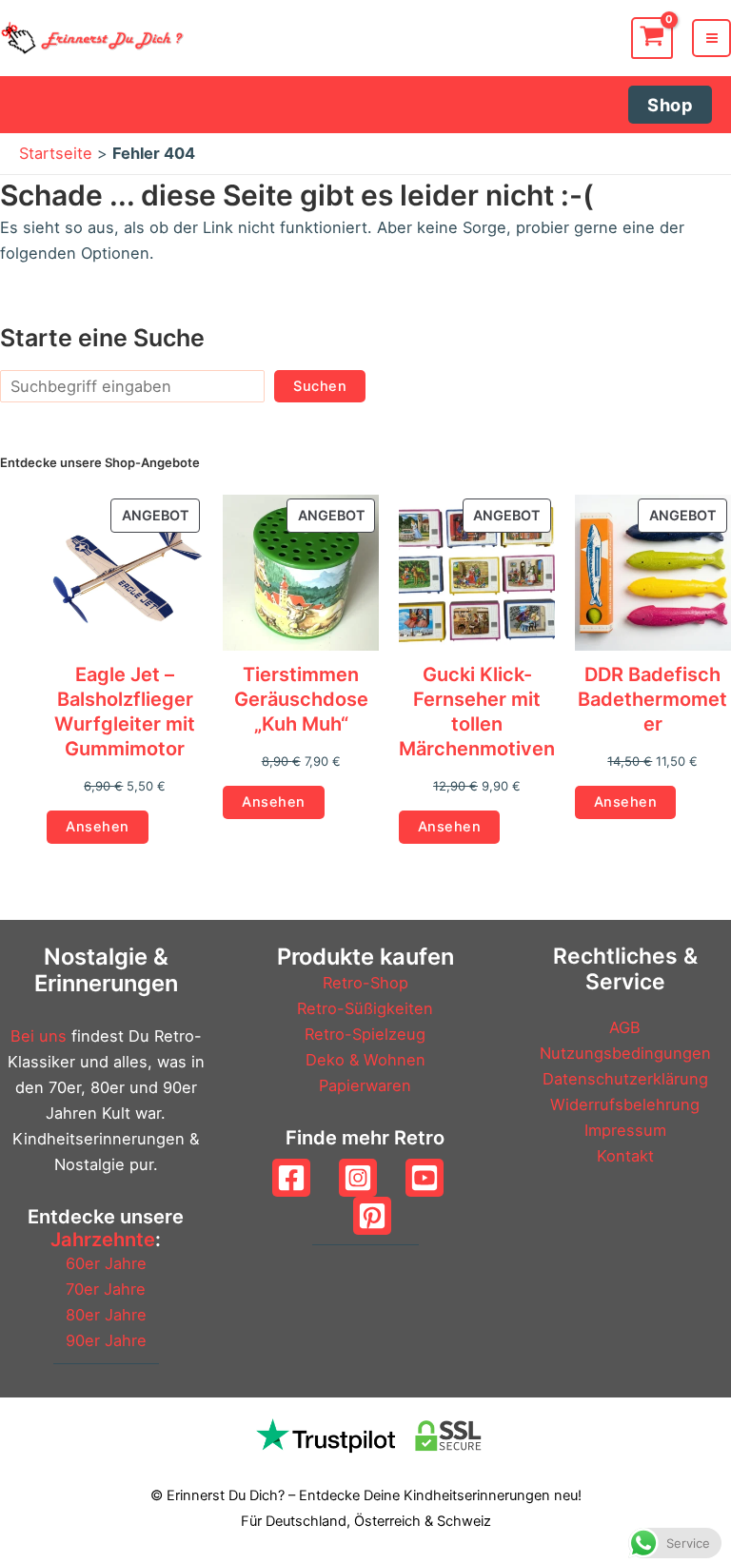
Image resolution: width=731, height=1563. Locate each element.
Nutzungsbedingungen (625, 1053)
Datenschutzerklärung (625, 1078)
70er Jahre (106, 1289)
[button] (670, 105)
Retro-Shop (365, 982)
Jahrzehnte (102, 1239)
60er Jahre (106, 1263)
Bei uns (38, 1035)
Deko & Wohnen (365, 1059)
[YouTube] (424, 1178)
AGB (625, 1027)
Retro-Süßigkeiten (365, 1008)
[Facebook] (291, 1178)
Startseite (55, 153)
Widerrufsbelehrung (625, 1104)
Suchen (319, 386)
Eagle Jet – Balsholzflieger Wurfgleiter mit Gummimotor (124, 711)
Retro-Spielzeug (365, 1034)
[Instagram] (358, 1178)
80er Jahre (106, 1314)
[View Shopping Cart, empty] (652, 38)
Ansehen (97, 826)
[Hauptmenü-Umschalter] (711, 38)
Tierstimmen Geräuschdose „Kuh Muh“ (301, 699)
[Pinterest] (372, 1216)
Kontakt (625, 1155)
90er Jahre (106, 1340)
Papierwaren (365, 1085)
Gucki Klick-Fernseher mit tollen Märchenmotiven (477, 711)
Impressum (625, 1130)
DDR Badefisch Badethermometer (652, 699)
